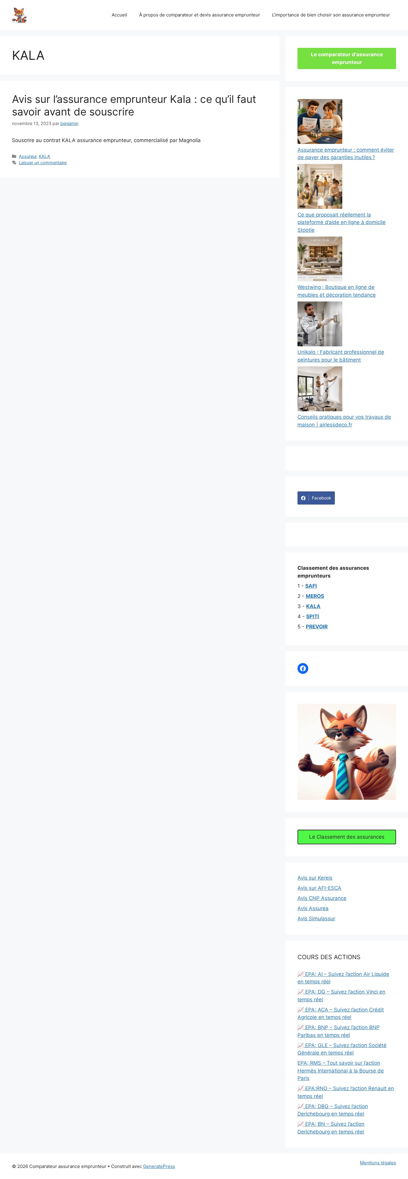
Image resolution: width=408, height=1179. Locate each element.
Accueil (119, 15)
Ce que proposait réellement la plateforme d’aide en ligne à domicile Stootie (341, 222)
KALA (44, 156)
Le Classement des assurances (346, 837)
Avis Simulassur (316, 918)
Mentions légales (378, 1163)
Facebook (321, 497)
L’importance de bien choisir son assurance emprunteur (331, 15)
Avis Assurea (313, 908)
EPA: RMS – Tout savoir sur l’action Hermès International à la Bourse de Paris (340, 1070)
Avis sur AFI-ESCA (319, 888)
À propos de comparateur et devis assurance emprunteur (199, 15)
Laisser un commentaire (43, 162)
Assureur (27, 156)
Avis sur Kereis (314, 878)
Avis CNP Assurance (321, 898)
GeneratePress (159, 1166)
